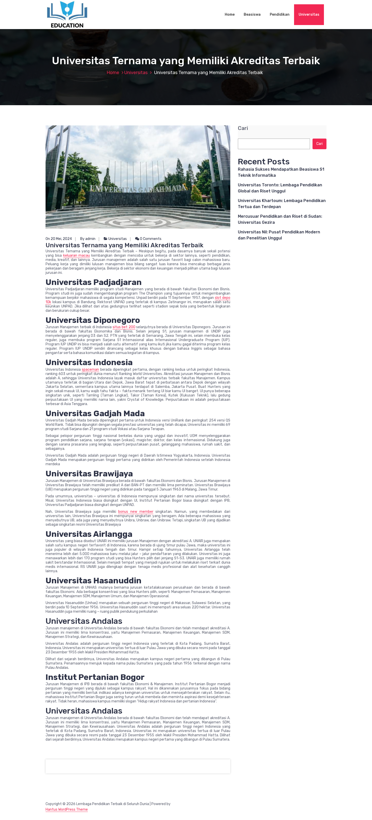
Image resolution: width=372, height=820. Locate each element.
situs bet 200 (124, 327)
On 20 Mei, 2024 (59, 239)
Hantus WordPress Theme (67, 809)
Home (230, 14)
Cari (243, 128)
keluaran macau (76, 255)
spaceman (90, 369)
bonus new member (135, 511)
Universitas (309, 14)
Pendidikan (280, 14)
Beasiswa (252, 14)
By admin (87, 239)
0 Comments (150, 239)
